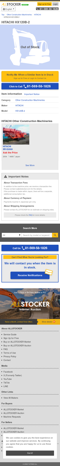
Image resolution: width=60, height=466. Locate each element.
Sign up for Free (44, 4)
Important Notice (31, 94)
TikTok (6, 382)
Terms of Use (9, 352)
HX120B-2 (20, 110)
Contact (7, 360)
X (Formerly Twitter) (12, 375)
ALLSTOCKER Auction (13, 413)
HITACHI (19, 105)
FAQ (30, 215)
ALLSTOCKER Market (13, 409)
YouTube (7, 378)
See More (30, 165)
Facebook (8, 371)
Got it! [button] (30, 453)
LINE (5, 386)
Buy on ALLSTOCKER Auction (17, 345)
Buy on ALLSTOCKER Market (17, 341)
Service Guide (9, 334)
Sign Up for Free (11, 338)
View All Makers (10, 397)
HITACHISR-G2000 (8, 148)
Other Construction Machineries (30, 100)
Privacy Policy (9, 356)
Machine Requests (12, 416)
